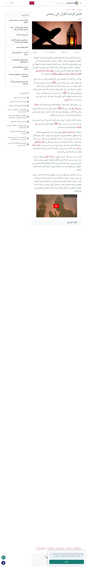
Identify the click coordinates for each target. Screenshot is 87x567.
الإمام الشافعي (39, 142)
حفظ (76, 52)
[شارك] (3, 557)
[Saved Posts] (7, 3)
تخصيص (57, 556)
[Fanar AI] (3, 563)
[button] (50, 52)
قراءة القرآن (49, 156)
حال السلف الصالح (68, 132)
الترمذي (67, 99)
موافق (66, 562)
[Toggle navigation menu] (80, 3)
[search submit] (31, 3)
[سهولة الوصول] (9, 3)
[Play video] (57, 206)
